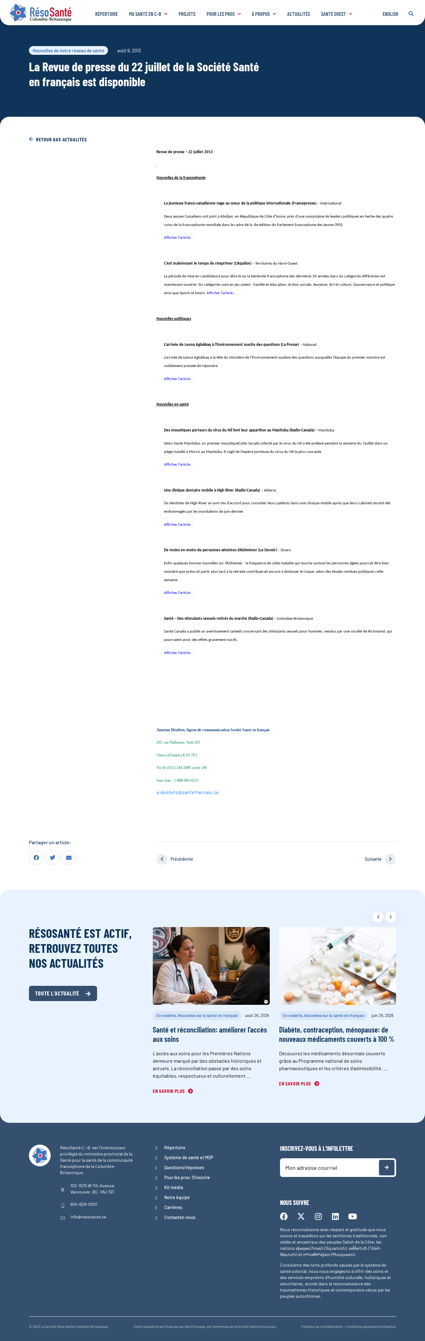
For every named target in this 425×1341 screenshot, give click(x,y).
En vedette (166, 1015)
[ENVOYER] (387, 1167)
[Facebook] (284, 1216)
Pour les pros (221, 14)
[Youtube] (352, 1216)
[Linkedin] (335, 1216)
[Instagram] (318, 1216)
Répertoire (106, 14)
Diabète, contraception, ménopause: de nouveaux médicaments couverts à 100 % (337, 1034)
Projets (187, 14)
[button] (411, 13)
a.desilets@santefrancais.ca (187, 792)
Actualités (298, 14)
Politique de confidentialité (321, 1327)
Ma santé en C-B (145, 14)
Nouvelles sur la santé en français (208, 1015)
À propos (261, 14)
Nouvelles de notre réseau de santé (68, 50)
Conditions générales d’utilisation (371, 1327)
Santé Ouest (333, 14)
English (390, 14)
